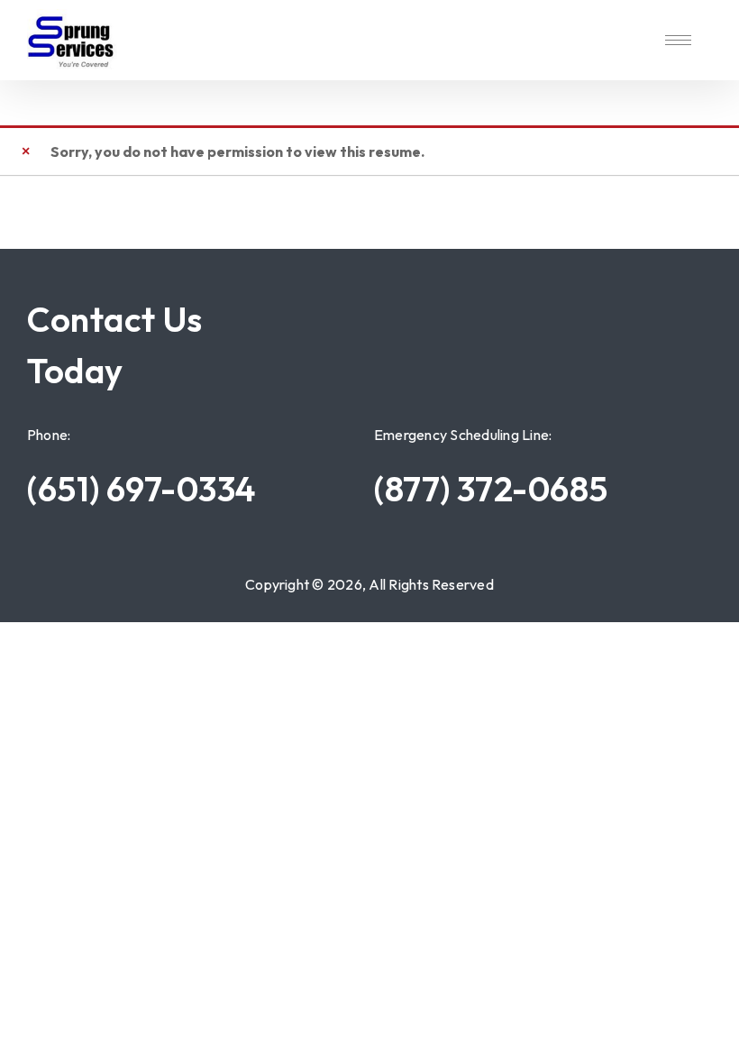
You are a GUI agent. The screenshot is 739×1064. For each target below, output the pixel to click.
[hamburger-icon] (678, 40)
